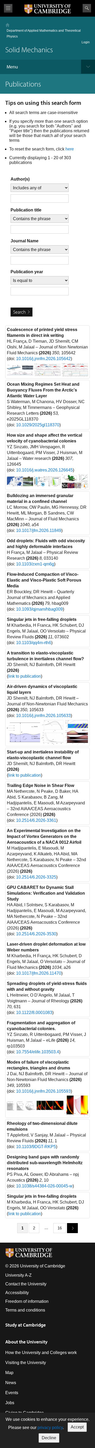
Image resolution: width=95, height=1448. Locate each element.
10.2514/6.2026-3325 (36, 877)
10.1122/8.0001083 (34, 1012)
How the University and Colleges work (41, 1352)
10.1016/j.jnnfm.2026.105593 (43, 1091)
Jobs (9, 1402)
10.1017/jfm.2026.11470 (38, 973)
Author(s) (20, 179)
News (10, 1382)
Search (87, 8)
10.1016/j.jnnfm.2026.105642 (43, 358)
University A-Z (18, 1275)
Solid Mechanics (29, 49)
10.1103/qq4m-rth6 (33, 642)
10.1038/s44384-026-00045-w (44, 1186)
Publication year (27, 272)
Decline (49, 1438)
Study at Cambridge (25, 1325)
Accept (77, 1427)
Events (11, 1392)
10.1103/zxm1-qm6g (35, 564)
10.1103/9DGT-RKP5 (36, 1146)
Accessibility (17, 1292)
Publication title (26, 210)
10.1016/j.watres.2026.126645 (44, 470)
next (72, 1228)
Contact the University (25, 1284)
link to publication (24, 676)
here (69, 149)
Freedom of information (27, 1301)
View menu (8, 8)
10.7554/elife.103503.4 (37, 1052)
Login (86, 42)
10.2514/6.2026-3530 (36, 934)
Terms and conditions (25, 1310)
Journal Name (25, 241)
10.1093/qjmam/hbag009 (39, 609)
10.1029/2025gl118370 (37, 425)
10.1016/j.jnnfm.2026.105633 (43, 715)
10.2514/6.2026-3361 (36, 820)
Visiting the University (25, 1362)
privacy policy (50, 1427)
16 (60, 1228)
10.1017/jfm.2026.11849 (38, 530)
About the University (26, 1342)
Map (9, 1372)
